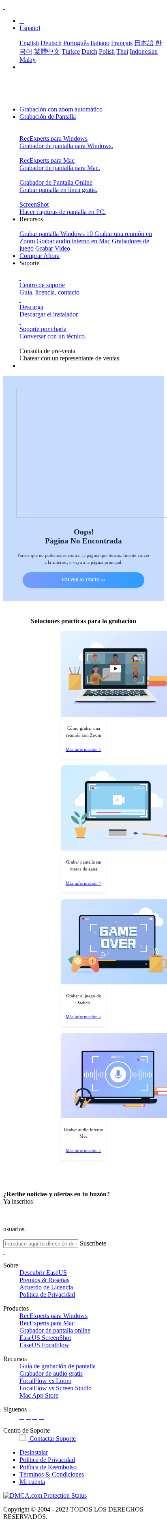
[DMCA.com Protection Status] (45, 1495)
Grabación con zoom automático (61, 109)
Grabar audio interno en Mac (74, 241)
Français (122, 42)
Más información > (83, 749)
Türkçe (71, 51)
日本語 (144, 42)
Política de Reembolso (48, 1467)
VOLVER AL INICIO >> (84, 580)
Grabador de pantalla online (54, 1330)
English (29, 42)
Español (29, 27)
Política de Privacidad (47, 1294)
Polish (107, 51)
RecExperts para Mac (47, 1323)
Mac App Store (38, 1395)
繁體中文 (47, 51)
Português (76, 42)
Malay (27, 59)
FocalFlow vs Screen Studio (55, 1388)
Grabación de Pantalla (47, 116)
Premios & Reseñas (44, 1279)
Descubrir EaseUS (43, 1272)
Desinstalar (33, 1452)
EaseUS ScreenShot (45, 1337)
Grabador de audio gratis (51, 1373)
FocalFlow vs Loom (45, 1380)
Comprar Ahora (39, 255)
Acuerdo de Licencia (46, 1287)
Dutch (89, 51)
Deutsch (51, 42)
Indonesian (144, 51)
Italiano (99, 42)
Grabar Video (52, 248)
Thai (122, 51)
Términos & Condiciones (51, 1474)
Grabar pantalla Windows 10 (56, 233)
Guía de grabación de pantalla (57, 1366)
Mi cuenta (32, 1481)
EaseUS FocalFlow (44, 1345)
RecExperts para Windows (53, 1315)
